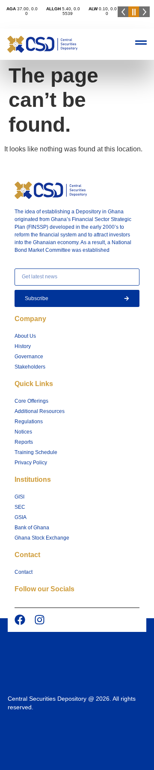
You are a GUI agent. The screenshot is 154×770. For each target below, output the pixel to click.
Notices (23, 432)
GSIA (21, 517)
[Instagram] (39, 619)
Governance (29, 357)
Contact (24, 572)
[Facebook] (20, 619)
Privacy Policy (31, 463)
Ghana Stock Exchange (42, 538)
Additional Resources (40, 411)
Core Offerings (31, 401)
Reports (24, 442)
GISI (19, 497)
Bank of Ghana (32, 528)
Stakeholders (30, 367)
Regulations (29, 422)
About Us (25, 336)
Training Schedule (36, 452)
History (23, 346)
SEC (20, 507)
